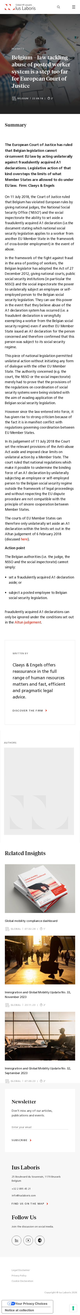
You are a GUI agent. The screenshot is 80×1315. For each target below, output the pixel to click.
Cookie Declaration (22, 1281)
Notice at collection (19, 1310)
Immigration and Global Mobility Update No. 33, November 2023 (38, 995)
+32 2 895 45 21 (21, 1188)
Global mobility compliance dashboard (31, 921)
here (24, 539)
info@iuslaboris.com (24, 1195)
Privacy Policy (19, 1276)
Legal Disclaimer (21, 1270)
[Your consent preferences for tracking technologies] (73, 1308)
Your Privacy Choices (31, 1303)
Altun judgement (28, 622)
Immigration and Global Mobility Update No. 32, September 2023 (38, 1071)
